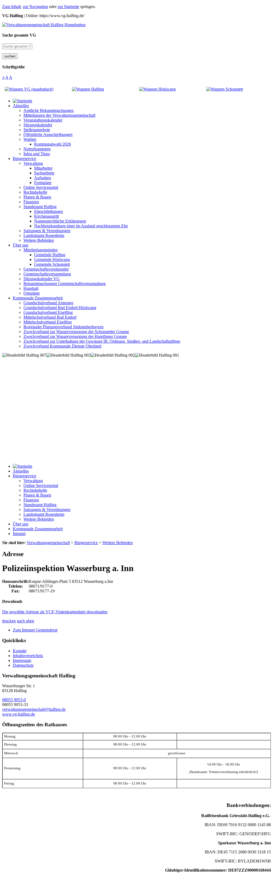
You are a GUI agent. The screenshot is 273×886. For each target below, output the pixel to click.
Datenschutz (23, 665)
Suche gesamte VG (19, 35)
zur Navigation (35, 6)
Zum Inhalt (11, 6)
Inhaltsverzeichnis (28, 655)
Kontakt (19, 651)
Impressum (22, 660)
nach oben (25, 621)
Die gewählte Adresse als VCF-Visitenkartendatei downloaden (54, 612)
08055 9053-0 (14, 699)
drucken (9, 621)
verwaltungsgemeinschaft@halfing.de (34, 709)
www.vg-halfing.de (18, 714)
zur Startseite (68, 6)
